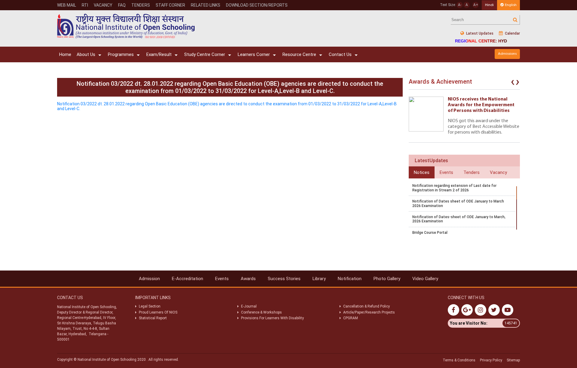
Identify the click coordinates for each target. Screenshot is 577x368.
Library (319, 278)
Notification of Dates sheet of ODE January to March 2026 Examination (458, 203)
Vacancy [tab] (498, 172)
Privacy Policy (491, 360)
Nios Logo (126, 26)
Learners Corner (254, 54)
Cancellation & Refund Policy (366, 306)
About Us (86, 54)
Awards (248, 278)
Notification (350, 278)
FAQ (122, 5)
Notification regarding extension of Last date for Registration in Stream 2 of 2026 (454, 188)
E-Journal (249, 306)
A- (459, 5)
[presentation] (513, 83)
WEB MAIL (66, 5)
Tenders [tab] (471, 172)
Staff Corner (170, 5)
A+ (475, 5)
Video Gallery (425, 278)
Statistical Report (153, 318)
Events (222, 278)
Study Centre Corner (204, 54)
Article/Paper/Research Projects (369, 312)
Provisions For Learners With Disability (272, 318)
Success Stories (284, 278)
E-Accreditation (187, 278)
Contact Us (340, 54)
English (511, 5)
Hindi (489, 5)
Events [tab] (446, 172)
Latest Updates (479, 33)
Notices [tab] (421, 172)
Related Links (205, 5)
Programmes (121, 54)
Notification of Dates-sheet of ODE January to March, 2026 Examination (458, 219)
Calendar (512, 33)
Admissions (507, 54)
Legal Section (149, 306)
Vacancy (103, 5)
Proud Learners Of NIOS (158, 312)
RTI (85, 5)
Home (65, 54)
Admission (149, 278)
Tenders (140, 5)
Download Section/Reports (257, 5)
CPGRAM (351, 318)
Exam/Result (159, 54)
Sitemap (513, 360)
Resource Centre (299, 54)
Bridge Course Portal (429, 232)
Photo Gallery (387, 278)
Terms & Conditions (459, 360)
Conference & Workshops (261, 312)
